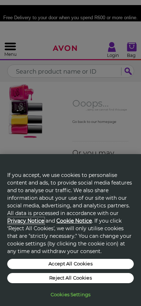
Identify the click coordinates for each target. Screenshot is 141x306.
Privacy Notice (25, 221)
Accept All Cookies (70, 263)
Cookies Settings (70, 294)
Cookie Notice (74, 221)
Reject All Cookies (70, 278)
